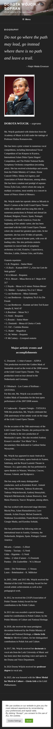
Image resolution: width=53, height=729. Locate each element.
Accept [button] (29, 721)
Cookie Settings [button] (14, 720)
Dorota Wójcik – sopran (22, 6)
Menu (28, 19)
